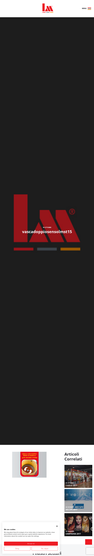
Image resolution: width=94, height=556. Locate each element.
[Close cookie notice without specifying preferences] (57, 526)
